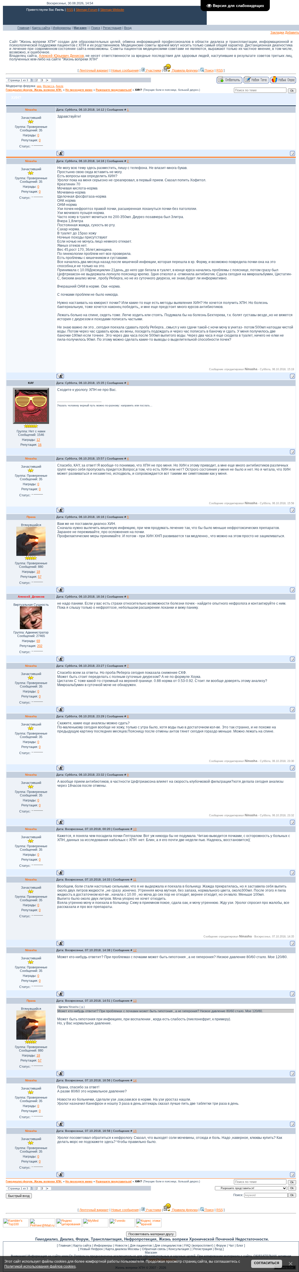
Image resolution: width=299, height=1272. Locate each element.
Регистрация (112, 27)
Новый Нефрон (91, 1249)
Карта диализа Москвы (122, 1249)
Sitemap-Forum (87, 9)
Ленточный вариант (94, 70)
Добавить (292, 32)
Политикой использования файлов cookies (40, 1266)
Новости (121, 1245)
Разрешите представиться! (114, 89)
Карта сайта (41, 27)
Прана (31, 516)
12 (135, 950)
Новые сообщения (125, 70)
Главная (23, 27)
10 (135, 829)
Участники (153, 70)
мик (39, 86)
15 (135, 1130)
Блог (240, 1245)
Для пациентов (141, 1245)
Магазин (151, 1252)
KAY (31, 382)
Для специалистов (168, 1245)
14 (135, 1080)
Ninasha (31, 109)
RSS (70, 9)
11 (134, 879)
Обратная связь (154, 1249)
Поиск (95, 27)
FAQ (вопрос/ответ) (198, 1245)
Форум (221, 1245)
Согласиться (266, 1263)
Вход (127, 27)
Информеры (62, 27)
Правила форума (184, 70)
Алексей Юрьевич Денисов (61, 56)
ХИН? (138, 89)
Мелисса (48, 86)
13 (135, 1000)
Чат (231, 1245)
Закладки (277, 32)
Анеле (59, 86)
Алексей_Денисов (31, 596)
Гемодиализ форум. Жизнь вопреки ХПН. (34, 89)
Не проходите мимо (79, 89)
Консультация (178, 1249)
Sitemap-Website (112, 9)
